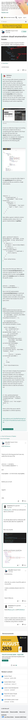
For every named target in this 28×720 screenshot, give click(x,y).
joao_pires (8, 30)
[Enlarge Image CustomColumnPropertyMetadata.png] (14, 159)
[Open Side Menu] (2, 17)
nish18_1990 (13, 678)
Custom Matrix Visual (9, 682)
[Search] (16, 17)
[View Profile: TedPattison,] (4, 76)
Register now (4, 12)
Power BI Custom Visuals (10, 693)
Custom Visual (8, 676)
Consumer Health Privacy (20, 717)
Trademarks (3, 714)
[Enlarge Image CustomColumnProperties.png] (14, 114)
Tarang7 (13, 695)
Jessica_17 (14, 684)
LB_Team (12, 701)
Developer (5, 21)
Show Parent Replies (5, 438)
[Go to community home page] (9, 17)
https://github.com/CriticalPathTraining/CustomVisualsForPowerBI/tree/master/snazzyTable (14, 420)
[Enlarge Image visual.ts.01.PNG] (15, 538)
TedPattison (9, 75)
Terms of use (22, 711)
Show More (5, 63)
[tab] (13, 665)
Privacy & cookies (14, 711)
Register (20, 17)
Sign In (24, 17)
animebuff (12, 689)
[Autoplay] (11, 665)
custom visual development (11, 688)
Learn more (19, 27)
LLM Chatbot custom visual (11, 699)
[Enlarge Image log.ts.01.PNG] (15, 557)
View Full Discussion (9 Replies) (9, 436)
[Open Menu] (26, 22)
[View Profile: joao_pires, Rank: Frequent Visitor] (3, 31)
